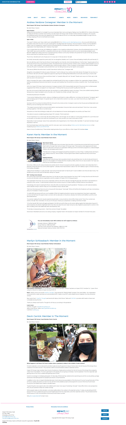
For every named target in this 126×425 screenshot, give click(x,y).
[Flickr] (115, 2)
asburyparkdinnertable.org (49, 308)
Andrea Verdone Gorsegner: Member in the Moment (54, 22)
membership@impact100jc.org (10, 418)
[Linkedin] (112, 2)
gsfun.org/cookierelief (35, 396)
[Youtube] (110, 2)
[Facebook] (105, 2)
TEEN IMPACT (94, 17)
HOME (29, 17)
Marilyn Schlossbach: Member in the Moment (51, 240)
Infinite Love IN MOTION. (42, 126)
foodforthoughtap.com (44, 306)
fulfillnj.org (36, 310)
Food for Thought (49, 292)
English (79, 1)
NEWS (68, 17)
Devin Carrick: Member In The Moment (47, 316)
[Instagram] (107, 2)
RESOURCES (84, 17)
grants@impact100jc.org (8, 416)
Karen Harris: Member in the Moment (47, 134)
